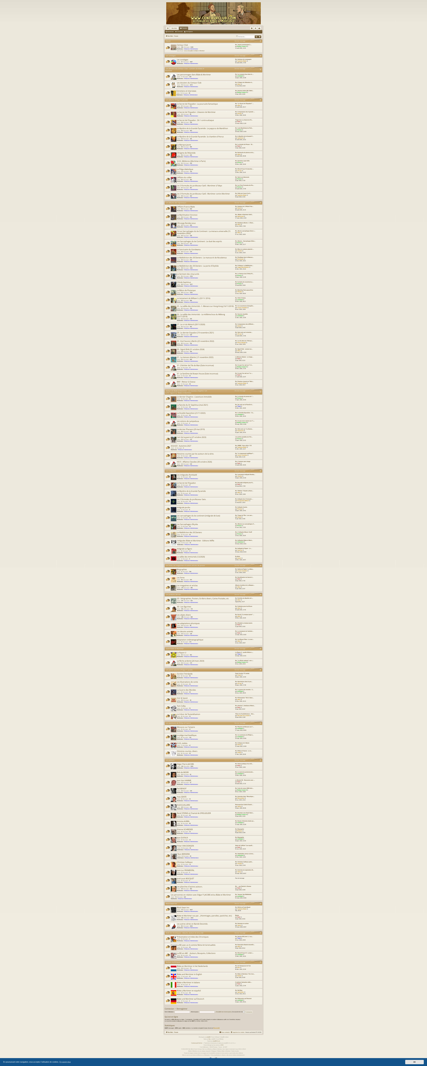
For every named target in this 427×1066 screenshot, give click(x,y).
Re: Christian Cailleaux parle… (244, 861)
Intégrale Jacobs (183, 507)
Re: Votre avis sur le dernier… (243, 332)
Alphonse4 (240, 216)
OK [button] (414, 1062)
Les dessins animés (185, 631)
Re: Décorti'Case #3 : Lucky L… (244, 953)
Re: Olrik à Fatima (240, 298)
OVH (222, 1045)
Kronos (239, 129)
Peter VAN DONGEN (185, 846)
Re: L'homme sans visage (242, 461)
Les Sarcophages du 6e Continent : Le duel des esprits (199, 241)
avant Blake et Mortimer (175, 649)
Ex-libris (237, 556)
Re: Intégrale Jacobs (241, 507)
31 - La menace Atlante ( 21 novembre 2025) (195, 357)
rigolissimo (240, 992)
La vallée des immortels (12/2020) (191, 557)
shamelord (240, 542)
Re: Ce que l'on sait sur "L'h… (244, 365)
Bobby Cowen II (242, 46)
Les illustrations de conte (187, 682)
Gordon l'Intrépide (184, 674)
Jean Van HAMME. (184, 780)
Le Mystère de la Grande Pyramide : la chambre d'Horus (200, 136)
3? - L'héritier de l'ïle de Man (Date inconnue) (195, 365)
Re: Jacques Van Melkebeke (243, 894)
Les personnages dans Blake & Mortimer (194, 74)
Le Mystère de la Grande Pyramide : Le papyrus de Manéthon (202, 128)
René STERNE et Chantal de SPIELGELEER (194, 813)
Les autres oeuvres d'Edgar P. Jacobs (179, 670)
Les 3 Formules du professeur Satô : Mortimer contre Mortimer (203, 193)
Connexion (180, 31)
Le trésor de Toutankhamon (188, 714)
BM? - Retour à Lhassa (186, 382)
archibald (240, 76)
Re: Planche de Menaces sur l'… (244, 726)
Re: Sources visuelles (241, 314)
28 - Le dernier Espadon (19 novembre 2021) (195, 332)
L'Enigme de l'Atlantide (186, 153)
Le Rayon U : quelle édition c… (244, 652)
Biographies (182, 569)
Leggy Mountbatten (243, 267)
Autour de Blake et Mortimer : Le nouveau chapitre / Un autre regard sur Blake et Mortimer (186, 392)
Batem (237, 915)
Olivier (239, 208)
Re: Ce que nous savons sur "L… (245, 421)
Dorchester (240, 259)
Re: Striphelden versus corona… (244, 853)
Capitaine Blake (241, 61)
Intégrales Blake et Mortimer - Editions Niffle (195, 540)
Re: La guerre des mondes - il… (244, 689)
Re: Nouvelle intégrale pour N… (244, 482)
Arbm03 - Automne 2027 (181, 446)
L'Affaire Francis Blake (186, 207)
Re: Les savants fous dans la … (244, 74)
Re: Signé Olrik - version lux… (244, 349)
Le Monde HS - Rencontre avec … (245, 780)
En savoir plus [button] (65, 1062)
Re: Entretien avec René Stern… (244, 812)
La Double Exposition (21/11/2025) (191, 413)
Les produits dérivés (173, 595)
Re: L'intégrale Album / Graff (243, 532)
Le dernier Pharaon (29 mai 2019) (191, 429)
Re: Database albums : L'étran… (244, 222)
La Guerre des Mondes (186, 690)
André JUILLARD (183, 805)
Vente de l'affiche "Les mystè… (244, 845)
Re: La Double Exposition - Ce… (244, 412)
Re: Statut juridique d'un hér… (244, 763)
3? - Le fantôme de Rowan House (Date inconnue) (197, 373)
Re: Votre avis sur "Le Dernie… (244, 429)
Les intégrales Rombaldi (187, 475)
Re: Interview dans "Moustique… (244, 796)
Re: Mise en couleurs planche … (244, 249)
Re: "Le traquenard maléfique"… (244, 453)
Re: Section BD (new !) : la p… (244, 936)
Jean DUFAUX (182, 837)
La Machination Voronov (187, 215)
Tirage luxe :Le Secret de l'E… (244, 120)
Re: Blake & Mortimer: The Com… (245, 974)
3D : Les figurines (184, 606)
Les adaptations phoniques (188, 623)
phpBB (208, 1037)
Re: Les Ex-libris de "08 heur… (244, 340)
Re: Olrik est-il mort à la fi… (243, 193)
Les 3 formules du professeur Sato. (191, 499)
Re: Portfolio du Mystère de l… (244, 598)
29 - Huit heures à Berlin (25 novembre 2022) (195, 341)
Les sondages (171, 56)
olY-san (239, 170)
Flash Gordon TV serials (242, 673)
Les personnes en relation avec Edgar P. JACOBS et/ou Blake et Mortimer (201, 895)
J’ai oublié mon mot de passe (223, 1011)
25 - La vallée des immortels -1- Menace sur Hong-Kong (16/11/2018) (205, 306)
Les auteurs (170, 760)
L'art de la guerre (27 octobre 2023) (191, 437)
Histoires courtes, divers (187, 751)
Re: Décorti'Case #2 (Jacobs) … (244, 169)
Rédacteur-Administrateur (191, 49)
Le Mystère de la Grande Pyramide (191, 491)
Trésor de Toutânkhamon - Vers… (245, 714)
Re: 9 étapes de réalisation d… (244, 82)
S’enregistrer (189, 31)
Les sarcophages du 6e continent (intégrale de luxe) (198, 515)
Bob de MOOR (183, 772)
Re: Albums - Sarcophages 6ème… (245, 241)
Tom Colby (181, 706)
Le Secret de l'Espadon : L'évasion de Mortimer (196, 112)
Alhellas (239, 291)
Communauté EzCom (196, 1043)
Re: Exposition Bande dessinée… (245, 944)
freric (238, 121)
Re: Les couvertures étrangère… (244, 305)
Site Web (174, 28)
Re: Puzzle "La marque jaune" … (244, 614)
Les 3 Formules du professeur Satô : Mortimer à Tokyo (199, 185)
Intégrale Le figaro (184, 549)
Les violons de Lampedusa (188, 421)
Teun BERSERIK (183, 854)
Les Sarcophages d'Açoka (187, 524)
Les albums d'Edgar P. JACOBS (177, 100)
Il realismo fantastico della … (243, 982)
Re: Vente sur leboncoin (242, 177)
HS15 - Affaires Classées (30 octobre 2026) (194, 462)
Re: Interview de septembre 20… (244, 870)
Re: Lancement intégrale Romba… (245, 474)
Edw (238, 967)
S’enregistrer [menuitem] (260, 28)
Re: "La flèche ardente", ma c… (244, 660)
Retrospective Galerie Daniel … (244, 804)
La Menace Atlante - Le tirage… (244, 357)
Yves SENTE (181, 797)
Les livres (181, 577)
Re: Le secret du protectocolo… (244, 772)
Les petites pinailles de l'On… (244, 437)
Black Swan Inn (171, 904)
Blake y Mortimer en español (189, 990)
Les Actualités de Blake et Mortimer (195, 50)
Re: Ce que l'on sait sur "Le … (244, 373)
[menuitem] (251, 28)
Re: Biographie (239, 829)
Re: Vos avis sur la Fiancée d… (244, 404)
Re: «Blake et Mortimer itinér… (244, 214)
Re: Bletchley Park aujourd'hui (244, 290)
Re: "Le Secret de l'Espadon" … (244, 103)
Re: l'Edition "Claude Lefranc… (244, 490)
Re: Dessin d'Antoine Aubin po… (245, 821)
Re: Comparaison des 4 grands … (245, 111)
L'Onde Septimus (184, 282)
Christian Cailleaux (184, 862)
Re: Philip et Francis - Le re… (243, 750)
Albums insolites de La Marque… (245, 585)
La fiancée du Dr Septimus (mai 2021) (192, 405)
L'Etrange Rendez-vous (186, 223)
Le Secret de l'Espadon (186, 483)
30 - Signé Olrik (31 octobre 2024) (190, 349)
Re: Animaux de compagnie (243, 59)
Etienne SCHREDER (185, 829)
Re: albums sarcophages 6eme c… (245, 231)
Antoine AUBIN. (183, 821)
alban (239, 84)
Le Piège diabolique (185, 169)
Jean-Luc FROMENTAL (185, 870)
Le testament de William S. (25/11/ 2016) (193, 298)
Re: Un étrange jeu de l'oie (243, 965)
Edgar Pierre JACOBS (185, 764)
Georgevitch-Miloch (243, 500)
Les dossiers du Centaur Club (189, 82)
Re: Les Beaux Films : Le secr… (244, 639)
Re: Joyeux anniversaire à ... (243, 44)
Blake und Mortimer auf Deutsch (190, 999)
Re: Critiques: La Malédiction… (244, 265)
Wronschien (240, 798)
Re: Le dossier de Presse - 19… (244, 144)
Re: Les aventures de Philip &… (244, 735)
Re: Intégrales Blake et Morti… (244, 540)
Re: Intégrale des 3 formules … (244, 499)
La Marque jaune (184, 145)
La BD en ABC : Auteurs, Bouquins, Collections (196, 953)
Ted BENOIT (181, 788)
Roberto (239, 831)
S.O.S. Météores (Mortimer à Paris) (191, 161)
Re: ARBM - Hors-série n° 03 (243, 445)
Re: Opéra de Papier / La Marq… (244, 569)
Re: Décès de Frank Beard (242, 907)
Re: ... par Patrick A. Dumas (243, 886)
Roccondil (217, 1028)
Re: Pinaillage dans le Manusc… (244, 257)
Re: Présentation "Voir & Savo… (244, 697)
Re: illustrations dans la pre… (244, 681)
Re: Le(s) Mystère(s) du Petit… (244, 128)
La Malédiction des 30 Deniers (189, 532)
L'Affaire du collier (184, 177)
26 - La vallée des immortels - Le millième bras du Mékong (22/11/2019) (201, 315)
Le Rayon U (181, 652)
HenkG (239, 975)
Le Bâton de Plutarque (186, 290)
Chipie (239, 675)
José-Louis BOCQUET (185, 878)
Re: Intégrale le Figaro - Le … (243, 548)
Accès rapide (168, 28)
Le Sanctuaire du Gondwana (188, 249)
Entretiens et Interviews (186, 91)
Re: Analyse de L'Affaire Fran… (244, 206)
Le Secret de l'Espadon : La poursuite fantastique (197, 104)
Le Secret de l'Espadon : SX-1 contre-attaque (195, 120)
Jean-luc (239, 550)
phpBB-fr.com (216, 1041)
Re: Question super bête (242, 160)
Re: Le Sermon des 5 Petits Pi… (244, 273)
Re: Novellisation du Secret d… (244, 577)
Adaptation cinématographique (190, 639)
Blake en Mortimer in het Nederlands (192, 966)
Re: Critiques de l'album (242, 743)
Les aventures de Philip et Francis (178, 723)
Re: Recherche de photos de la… (244, 152)
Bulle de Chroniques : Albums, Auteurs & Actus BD (184, 933)
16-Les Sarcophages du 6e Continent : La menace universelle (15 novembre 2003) (203, 232)
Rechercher (170, 31)
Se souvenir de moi (237, 1011)
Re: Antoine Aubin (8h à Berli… (244, 90)
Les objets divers (184, 615)
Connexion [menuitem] (256, 28)
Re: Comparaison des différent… (244, 324)
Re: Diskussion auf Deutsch (243, 998)
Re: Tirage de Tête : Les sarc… (244, 515)
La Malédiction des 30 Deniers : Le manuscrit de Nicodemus (202, 257)
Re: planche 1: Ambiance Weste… (245, 705)
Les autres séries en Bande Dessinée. (192, 924)
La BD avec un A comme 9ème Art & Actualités (196, 945)
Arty (209, 1039)
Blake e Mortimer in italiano (188, 982)
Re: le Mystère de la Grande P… (244, 136)
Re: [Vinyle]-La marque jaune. (244, 623)
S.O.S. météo (182, 743)
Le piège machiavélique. (187, 735)
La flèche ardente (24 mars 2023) (190, 661)
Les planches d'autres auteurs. (190, 886)
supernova (240, 138)
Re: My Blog (238, 990)
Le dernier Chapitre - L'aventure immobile (194, 397)
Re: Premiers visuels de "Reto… (244, 381)
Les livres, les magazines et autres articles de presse (185, 565)
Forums (184, 28)
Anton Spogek (241, 342)
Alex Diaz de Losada (243, 715)
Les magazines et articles (187, 585)
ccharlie (239, 250)
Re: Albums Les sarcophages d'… (245, 524)
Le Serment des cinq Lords (188, 274)
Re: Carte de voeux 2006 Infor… (244, 788)
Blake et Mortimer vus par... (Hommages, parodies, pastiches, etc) (204, 915)
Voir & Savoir (182, 698)
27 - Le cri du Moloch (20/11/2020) (191, 324)
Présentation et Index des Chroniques (193, 937)
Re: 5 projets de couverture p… (244, 282)
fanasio (239, 113)
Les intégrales (171, 471)
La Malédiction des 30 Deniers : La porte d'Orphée (198, 266)
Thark (239, 406)
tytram (239, 326)
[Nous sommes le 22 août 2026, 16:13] (237, 36)
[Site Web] (213, 13)
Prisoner (239, 509)
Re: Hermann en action (242, 923)
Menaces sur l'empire (186, 727)
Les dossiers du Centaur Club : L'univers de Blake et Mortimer (184, 70)
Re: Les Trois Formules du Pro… (244, 185)
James (239, 806)
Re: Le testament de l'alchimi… (244, 631)
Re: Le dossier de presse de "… (244, 396)
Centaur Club (182, 45)
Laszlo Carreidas (242, 307)
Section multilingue (173, 962)
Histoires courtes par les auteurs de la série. (195, 454)
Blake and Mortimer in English (189, 974)
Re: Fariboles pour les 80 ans (243, 606)
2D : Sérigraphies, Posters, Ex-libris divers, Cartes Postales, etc (203, 598)
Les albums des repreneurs (176, 203)
